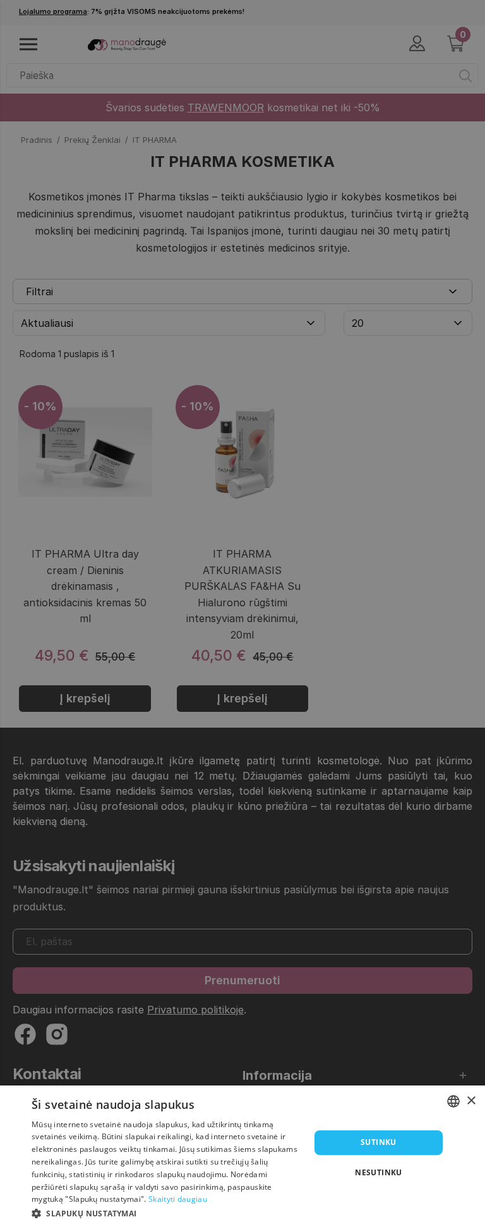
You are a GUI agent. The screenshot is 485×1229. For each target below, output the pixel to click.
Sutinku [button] (379, 1142)
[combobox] (453, 1101)
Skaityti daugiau (177, 1199)
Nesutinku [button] (378, 1172)
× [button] (471, 1101)
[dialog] (242, 1157)
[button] (167, 1213)
